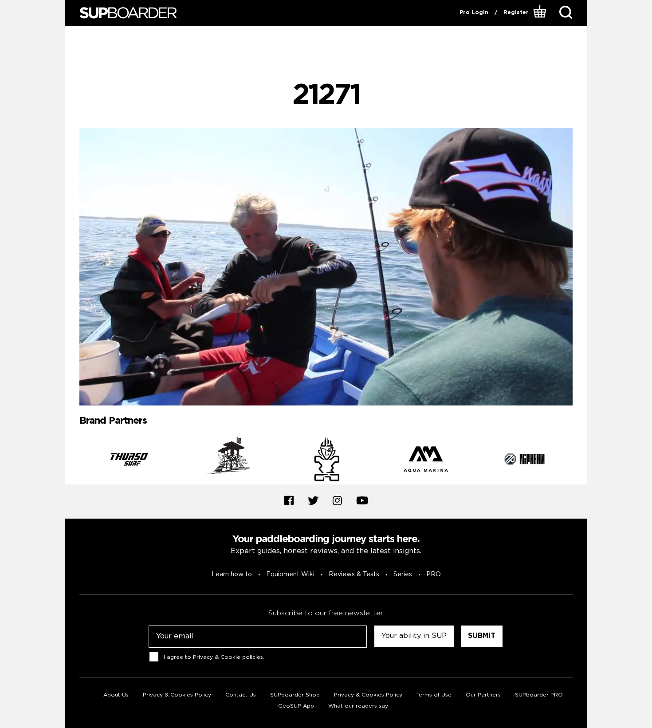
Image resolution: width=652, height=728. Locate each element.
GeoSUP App (296, 706)
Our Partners (483, 695)
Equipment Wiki (290, 574)
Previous (72, 460)
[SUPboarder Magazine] (128, 13)
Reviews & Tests (354, 574)
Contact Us (240, 695)
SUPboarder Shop (295, 695)
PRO (433, 574)
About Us (116, 695)
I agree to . (214, 657)
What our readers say (358, 706)
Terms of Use (434, 695)
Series (402, 574)
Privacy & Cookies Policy (177, 695)
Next (579, 460)
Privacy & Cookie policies (228, 657)
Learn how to (232, 574)
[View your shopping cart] (541, 12)
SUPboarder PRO (539, 695)
